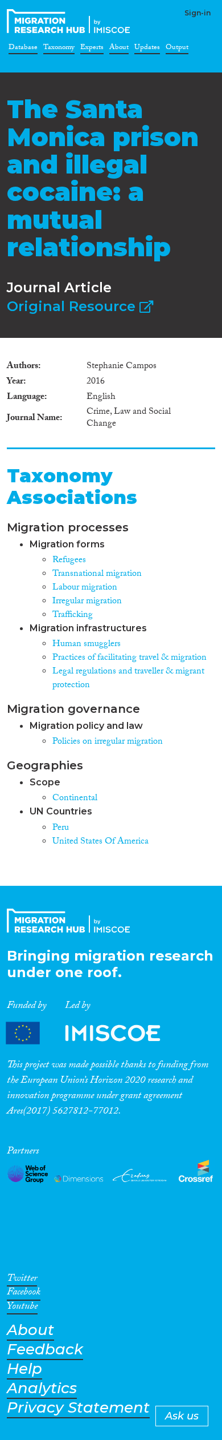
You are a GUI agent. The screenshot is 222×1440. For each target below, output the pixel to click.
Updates (147, 49)
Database (23, 49)
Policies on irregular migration (107, 742)
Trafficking (72, 615)
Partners (92, 1033)
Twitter (22, 1280)
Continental (74, 798)
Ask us (182, 1416)
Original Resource (73, 306)
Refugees (69, 560)
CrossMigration (70, 21)
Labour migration (84, 588)
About (119, 49)
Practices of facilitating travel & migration (129, 658)
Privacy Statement (78, 1408)
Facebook (23, 1294)
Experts (92, 49)
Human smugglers (86, 644)
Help (24, 1369)
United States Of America (100, 842)
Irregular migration (87, 602)
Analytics (42, 1388)
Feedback (45, 1349)
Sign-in (197, 13)
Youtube (22, 1308)
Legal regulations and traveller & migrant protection (128, 678)
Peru (60, 828)
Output (177, 49)
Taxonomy (59, 49)
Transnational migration (97, 574)
